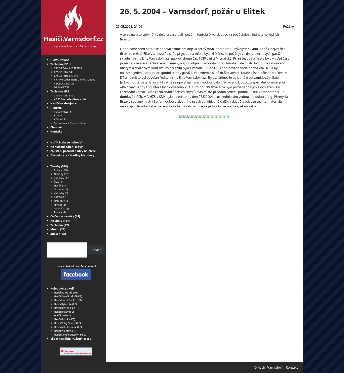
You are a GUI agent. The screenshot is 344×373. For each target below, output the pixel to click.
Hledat (96, 250)
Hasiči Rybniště (63, 304)
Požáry (58, 170)
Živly (56, 182)
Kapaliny (59, 178)
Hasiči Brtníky (62, 319)
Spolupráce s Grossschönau (70, 123)
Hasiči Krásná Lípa (64, 308)
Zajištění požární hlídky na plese (73, 151)
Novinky (56, 221)
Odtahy (58, 189)
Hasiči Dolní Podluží (65, 296)
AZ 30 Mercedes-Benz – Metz (70, 99)
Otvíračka (59, 208)
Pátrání (58, 197)
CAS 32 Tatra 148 (63, 72)
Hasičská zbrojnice (63, 103)
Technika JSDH (60, 64)
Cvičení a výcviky (62, 216)
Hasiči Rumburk (63, 292)
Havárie (58, 185)
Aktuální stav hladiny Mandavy (72, 155)
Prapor (58, 115)
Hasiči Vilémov (62, 331)
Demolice (59, 201)
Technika (56, 225)
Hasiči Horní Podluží (65, 300)
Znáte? (55, 234)
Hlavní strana (59, 60)
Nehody (59, 174)
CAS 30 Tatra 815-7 (64, 95)
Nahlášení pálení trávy (66, 147)
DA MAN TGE (61, 87)
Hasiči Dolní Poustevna (67, 334)
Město (54, 229)
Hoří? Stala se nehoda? (66, 142)
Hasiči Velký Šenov (65, 323)
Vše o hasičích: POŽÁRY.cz (68, 339)
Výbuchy (59, 193)
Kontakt (56, 131)
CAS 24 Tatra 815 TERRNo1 (69, 68)
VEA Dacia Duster (64, 83)
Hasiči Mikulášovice (65, 327)
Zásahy (55, 166)
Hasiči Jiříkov (61, 311)
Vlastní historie (62, 111)
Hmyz (57, 204)
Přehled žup (61, 119)
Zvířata (58, 212)
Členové (56, 127)
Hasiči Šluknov (62, 315)
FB (75, 292)
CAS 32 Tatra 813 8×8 (66, 76)
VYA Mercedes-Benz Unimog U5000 (74, 79)
